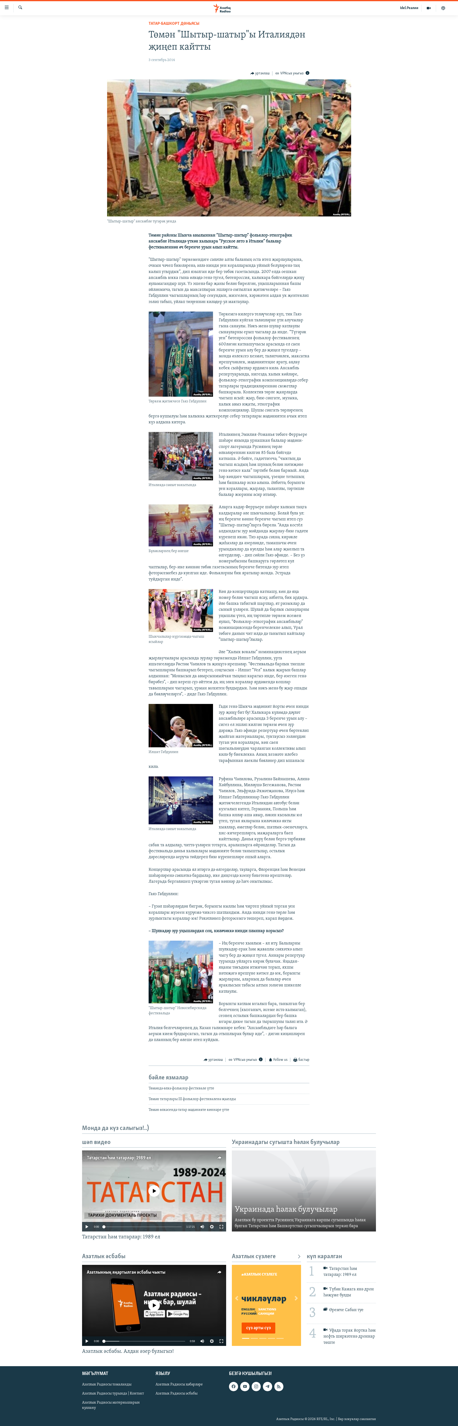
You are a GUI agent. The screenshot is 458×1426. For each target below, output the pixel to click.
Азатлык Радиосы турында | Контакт (113, 1394)
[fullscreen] (221, 1226)
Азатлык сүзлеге (254, 1256)
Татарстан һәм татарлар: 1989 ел (119, 1158)
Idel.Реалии (409, 8)
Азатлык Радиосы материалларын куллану (111, 1405)
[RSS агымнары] (278, 1386)
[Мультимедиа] (429, 8)
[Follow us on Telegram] (267, 1386)
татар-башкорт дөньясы (174, 24)
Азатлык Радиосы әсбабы (177, 1394)
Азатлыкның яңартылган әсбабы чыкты (126, 1272)
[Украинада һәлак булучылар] (304, 1190)
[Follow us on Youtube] (244, 1386)
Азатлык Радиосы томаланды (106, 1384)
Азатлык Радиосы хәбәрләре (179, 1384)
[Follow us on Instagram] (256, 1386)
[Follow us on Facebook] (233, 1386)
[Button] (260, 73)
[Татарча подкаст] (443, 8)
